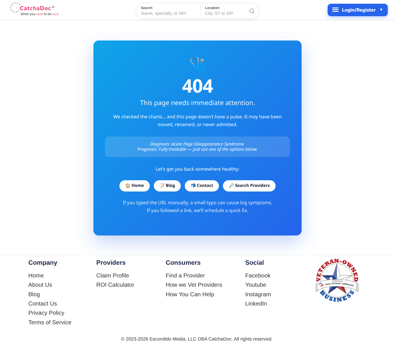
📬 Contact (202, 185)
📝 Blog (167, 185)
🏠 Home (134, 185)
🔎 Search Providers (249, 185)
